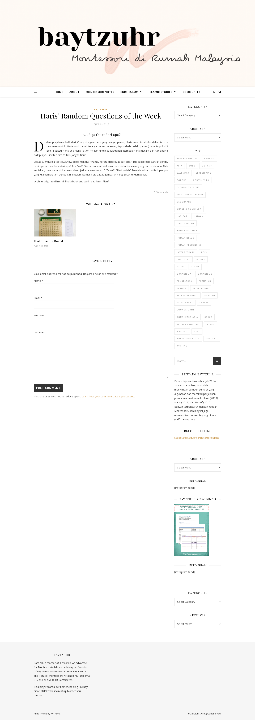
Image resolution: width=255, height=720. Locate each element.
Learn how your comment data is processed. (108, 396)
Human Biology (187, 230)
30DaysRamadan (187, 158)
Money (201, 259)
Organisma (184, 274)
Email (38, 298)
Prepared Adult (187, 295)
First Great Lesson (190, 194)
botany (207, 165)
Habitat (182, 216)
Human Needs (185, 237)
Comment (39, 332)
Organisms (205, 274)
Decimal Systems (188, 187)
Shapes (204, 302)
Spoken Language (188, 324)
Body (192, 165)
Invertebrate (186, 252)
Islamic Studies (160, 92)
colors (182, 180)
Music (181, 266)
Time (197, 331)
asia (179, 165)
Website (39, 315)
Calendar (183, 173)
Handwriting (185, 223)
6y (95, 109)
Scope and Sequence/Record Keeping (196, 437)
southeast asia (187, 317)
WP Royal (56, 713)
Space (208, 317)
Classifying (203, 173)
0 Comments (161, 192)
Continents (201, 180)
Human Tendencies (189, 245)
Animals (209, 158)
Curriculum (129, 92)
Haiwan (198, 216)
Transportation (188, 338)
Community (191, 92)
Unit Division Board (48, 241)
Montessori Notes (100, 92)
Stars (211, 324)
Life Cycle (183, 259)
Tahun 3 (182, 331)
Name (38, 280)
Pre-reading (201, 288)
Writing (182, 345)
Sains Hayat (185, 302)
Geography (184, 201)
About (74, 92)
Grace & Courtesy (189, 209)
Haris (104, 109)
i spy (204, 252)
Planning (205, 281)
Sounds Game (186, 309)
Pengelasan (184, 281)
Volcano (212, 338)
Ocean (195, 266)
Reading (210, 295)
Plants (181, 288)
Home (59, 92)
